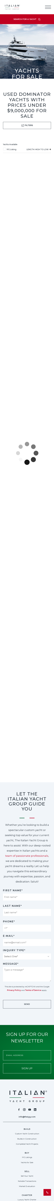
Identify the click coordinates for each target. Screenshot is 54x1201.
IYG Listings (27, 1157)
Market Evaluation (27, 1186)
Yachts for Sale (27, 1162)
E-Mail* (9, 935)
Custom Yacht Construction (27, 1133)
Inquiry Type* (14, 950)
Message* (11, 963)
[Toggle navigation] (48, 7)
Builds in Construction (27, 1139)
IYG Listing (11, 149)
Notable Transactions (27, 1181)
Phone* (9, 921)
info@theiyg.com (27, 1117)
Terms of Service (33, 990)
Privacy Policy (14, 990)
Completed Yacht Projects (27, 1144)
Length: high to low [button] (38, 149)
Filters (28, 125)
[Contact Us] (47, 1192)
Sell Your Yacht (27, 1176)
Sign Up (27, 1068)
